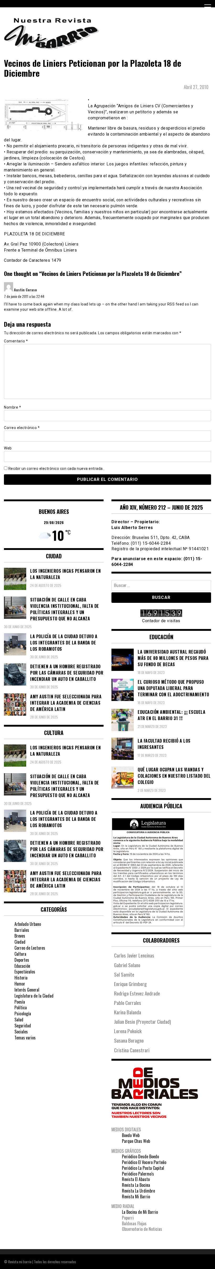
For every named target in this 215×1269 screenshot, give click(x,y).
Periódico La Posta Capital (143, 1168)
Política (20, 1007)
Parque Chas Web (136, 1141)
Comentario (16, 341)
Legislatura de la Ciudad (33, 996)
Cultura (20, 954)
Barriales (21, 930)
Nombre (12, 407)
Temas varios (25, 1037)
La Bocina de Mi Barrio (140, 1212)
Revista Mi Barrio (136, 1196)
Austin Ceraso (25, 289)
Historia (21, 978)
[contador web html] (161, 613)
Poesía (19, 1002)
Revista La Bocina (136, 1185)
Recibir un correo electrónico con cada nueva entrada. (56, 468)
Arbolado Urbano (27, 924)
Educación (22, 966)
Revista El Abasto (136, 1179)
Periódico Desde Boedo (140, 1156)
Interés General (26, 990)
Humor (19, 984)
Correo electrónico (22, 428)
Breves (19, 936)
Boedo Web (130, 1135)
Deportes (21, 960)
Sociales (21, 1031)
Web (8, 448)
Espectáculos (24, 972)
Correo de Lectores (29, 948)
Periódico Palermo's (138, 1174)
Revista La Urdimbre (138, 1191)
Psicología (22, 1013)
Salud (18, 1019)
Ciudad (19, 942)
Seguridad (22, 1025)
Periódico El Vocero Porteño (144, 1162)
